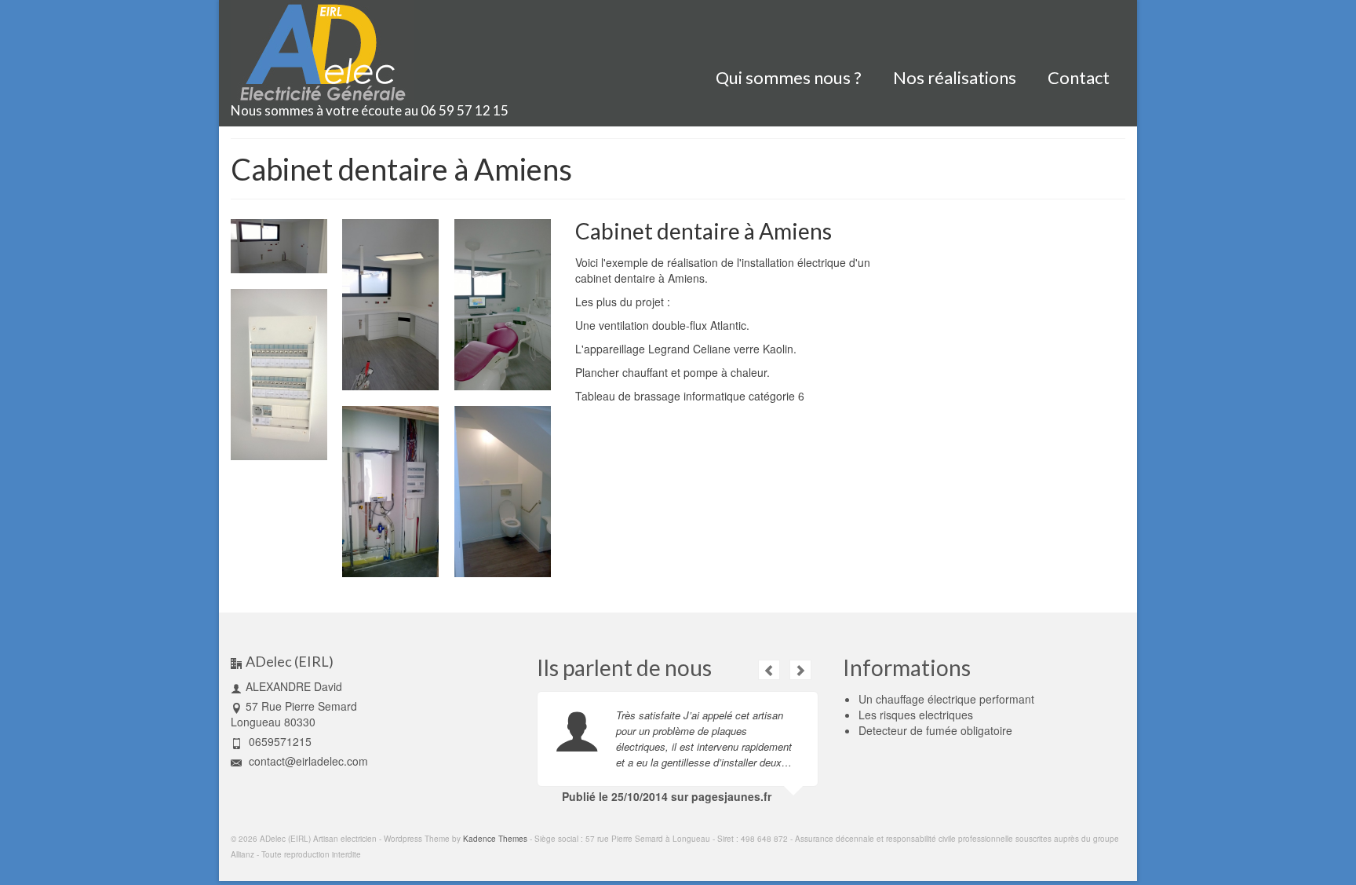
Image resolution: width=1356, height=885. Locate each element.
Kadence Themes (495, 838)
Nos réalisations (954, 77)
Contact (1079, 77)
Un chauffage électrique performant (946, 699)
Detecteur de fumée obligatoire (935, 730)
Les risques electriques (915, 714)
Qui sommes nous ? (789, 77)
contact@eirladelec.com (307, 761)
